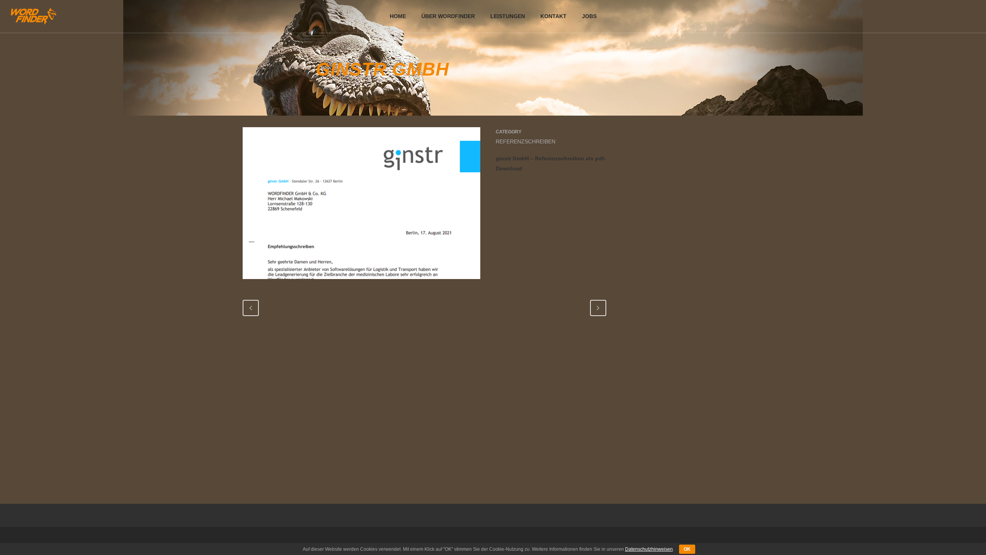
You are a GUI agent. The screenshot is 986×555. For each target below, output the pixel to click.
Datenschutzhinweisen (649, 549)
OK (687, 549)
